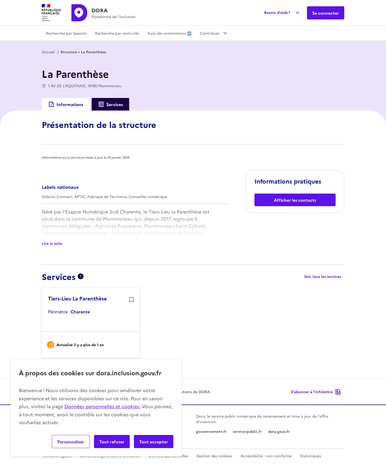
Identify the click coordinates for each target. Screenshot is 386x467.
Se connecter (325, 13)
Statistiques (310, 455)
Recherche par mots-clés (117, 33)
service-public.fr (247, 431)
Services (114, 104)
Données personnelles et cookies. (102, 406)
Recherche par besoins (66, 33)
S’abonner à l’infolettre (312, 391)
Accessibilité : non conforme (266, 455)
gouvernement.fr (211, 431)
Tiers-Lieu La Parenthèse (77, 298)
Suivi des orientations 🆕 (169, 33)
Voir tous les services (322, 276)
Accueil (48, 51)
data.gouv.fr (279, 431)
